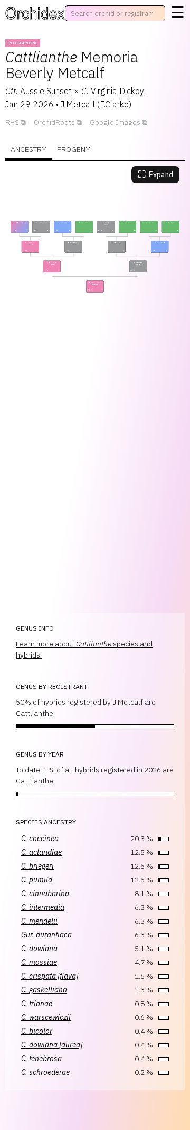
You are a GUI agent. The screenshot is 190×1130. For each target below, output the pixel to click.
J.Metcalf (78, 104)
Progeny (73, 149)
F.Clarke (114, 104)
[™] (35, 13)
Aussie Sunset (38, 91)
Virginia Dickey (112, 91)
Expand (155, 174)
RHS (12, 122)
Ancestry (28, 149)
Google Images (115, 122)
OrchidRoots (54, 122)
